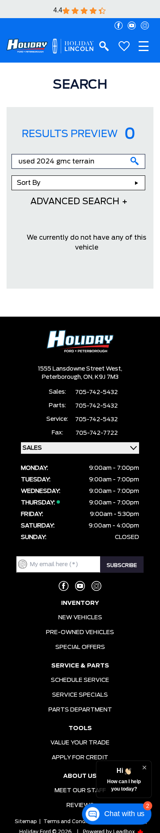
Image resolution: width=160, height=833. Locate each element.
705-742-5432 (96, 392)
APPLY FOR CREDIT (80, 758)
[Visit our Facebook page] (118, 25)
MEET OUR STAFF (80, 790)
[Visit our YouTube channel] (132, 25)
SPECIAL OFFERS (80, 647)
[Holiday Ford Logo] (27, 46)
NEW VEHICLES (80, 618)
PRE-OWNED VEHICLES (80, 632)
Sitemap (26, 821)
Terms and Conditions (71, 821)
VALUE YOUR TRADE (80, 743)
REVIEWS (80, 805)
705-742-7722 (96, 433)
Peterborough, (62, 377)
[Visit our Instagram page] (145, 25)
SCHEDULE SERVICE (80, 680)
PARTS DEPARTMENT (80, 710)
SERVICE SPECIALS (80, 695)
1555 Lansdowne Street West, (80, 369)
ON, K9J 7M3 (101, 377)
